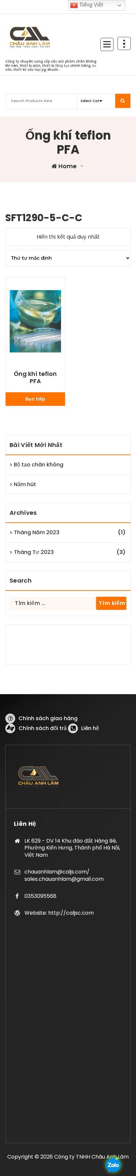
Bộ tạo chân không (38, 464)
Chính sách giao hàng (48, 718)
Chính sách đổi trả (42, 728)
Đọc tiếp (35, 399)
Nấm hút (25, 484)
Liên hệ (90, 728)
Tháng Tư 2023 (34, 552)
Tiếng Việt (90, 5)
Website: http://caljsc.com (59, 913)
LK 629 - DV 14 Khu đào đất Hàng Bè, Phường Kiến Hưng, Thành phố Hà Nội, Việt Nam (72, 848)
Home (67, 166)
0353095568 (40, 896)
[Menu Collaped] (107, 44)
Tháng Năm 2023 (36, 532)
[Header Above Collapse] (124, 43)
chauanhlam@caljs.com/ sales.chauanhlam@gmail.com (64, 875)
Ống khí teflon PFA (35, 377)
